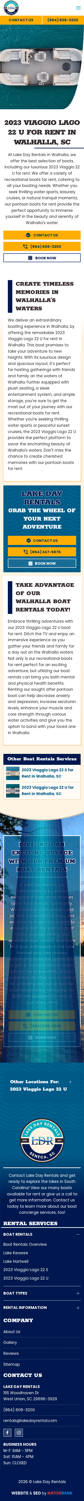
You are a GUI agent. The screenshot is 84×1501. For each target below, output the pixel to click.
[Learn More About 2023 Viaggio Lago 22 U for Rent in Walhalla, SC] (42, 790)
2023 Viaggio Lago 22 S (25, 1269)
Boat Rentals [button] (17, 1234)
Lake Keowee (15, 1253)
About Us (11, 1331)
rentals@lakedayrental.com (30, 1420)
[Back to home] (11, 8)
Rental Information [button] (25, 1307)
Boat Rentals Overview (25, 1244)
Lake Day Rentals (21, 1386)
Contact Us (21, 20)
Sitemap (11, 1364)
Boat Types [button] (15, 1293)
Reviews (11, 1353)
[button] (78, 8)
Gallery (10, 1342)
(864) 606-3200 (19, 1410)
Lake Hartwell (15, 1261)
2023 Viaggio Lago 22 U (25, 1278)
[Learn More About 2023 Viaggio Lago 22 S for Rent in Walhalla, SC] (42, 773)
